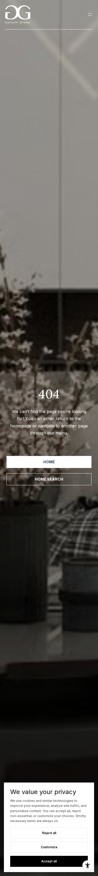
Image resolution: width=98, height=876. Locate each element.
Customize (49, 847)
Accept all (49, 861)
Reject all (49, 833)
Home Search (49, 479)
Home (49, 462)
